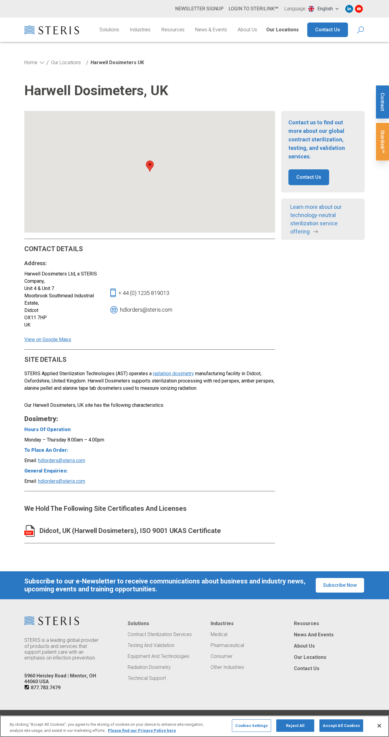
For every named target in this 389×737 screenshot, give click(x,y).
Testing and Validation (151, 645)
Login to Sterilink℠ (253, 9)
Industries (140, 30)
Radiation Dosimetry (149, 667)
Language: (295, 9)
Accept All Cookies (341, 725)
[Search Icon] (361, 30)
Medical (219, 634)
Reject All (295, 725)
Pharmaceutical (227, 645)
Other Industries (227, 667)
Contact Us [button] (308, 177)
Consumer (221, 656)
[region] (194, 726)
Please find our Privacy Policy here (142, 730)
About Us (247, 30)
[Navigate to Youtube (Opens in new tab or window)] (359, 9)
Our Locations (282, 30)
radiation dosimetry (173, 373)
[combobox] (323, 8)
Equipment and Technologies (158, 656)
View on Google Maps (47, 339)
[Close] (379, 725)
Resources (172, 30)
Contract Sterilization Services (160, 634)
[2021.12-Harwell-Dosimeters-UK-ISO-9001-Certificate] (29, 531)
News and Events (314, 634)
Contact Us (327, 30)
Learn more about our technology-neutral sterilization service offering (316, 219)
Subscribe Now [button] (340, 585)
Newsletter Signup (199, 9)
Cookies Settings (251, 725)
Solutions (109, 30)
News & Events (211, 30)
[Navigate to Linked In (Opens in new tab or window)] (349, 9)
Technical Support (147, 678)
